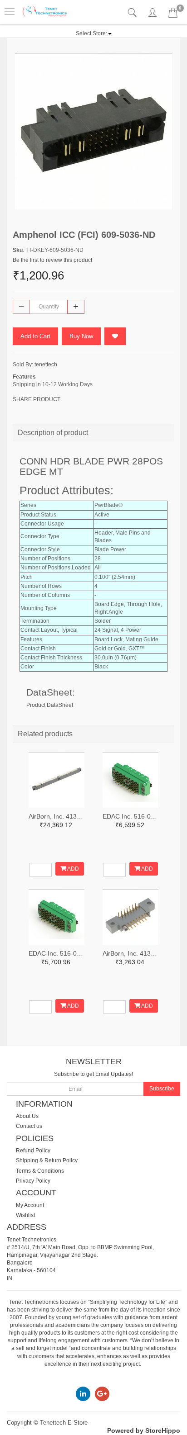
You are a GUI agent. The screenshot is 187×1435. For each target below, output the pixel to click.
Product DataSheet (49, 705)
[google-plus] (102, 1393)
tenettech (45, 364)
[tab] (133, 13)
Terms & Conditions (40, 1171)
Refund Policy (33, 1150)
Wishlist (25, 1215)
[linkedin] (83, 1393)
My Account (30, 1205)
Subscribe (161, 1088)
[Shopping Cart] (173, 14)
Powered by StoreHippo (143, 1430)
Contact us (29, 1126)
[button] (94, 33)
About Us (27, 1116)
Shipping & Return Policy (47, 1160)
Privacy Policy (33, 1181)
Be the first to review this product (52, 260)
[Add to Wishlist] (115, 336)
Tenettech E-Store (64, 1422)
